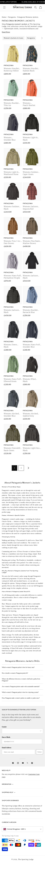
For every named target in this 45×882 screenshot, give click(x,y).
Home (4, 17)
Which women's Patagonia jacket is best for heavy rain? (18, 667)
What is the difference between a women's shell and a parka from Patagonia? (21, 680)
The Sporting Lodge (26, 859)
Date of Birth (6, 737)
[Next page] (28, 468)
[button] (4, 7)
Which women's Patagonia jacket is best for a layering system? (20, 692)
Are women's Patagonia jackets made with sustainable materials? (21, 686)
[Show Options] (40, 731)
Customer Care (34, 774)
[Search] (35, 7)
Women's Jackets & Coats (13, 38)
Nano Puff (14, 648)
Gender (4, 727)
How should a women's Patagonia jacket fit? (15, 673)
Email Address (6, 748)
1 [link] (14, 468)
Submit (39, 752)
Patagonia (12, 17)
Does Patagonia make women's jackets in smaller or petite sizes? (21, 698)
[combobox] (21, 731)
